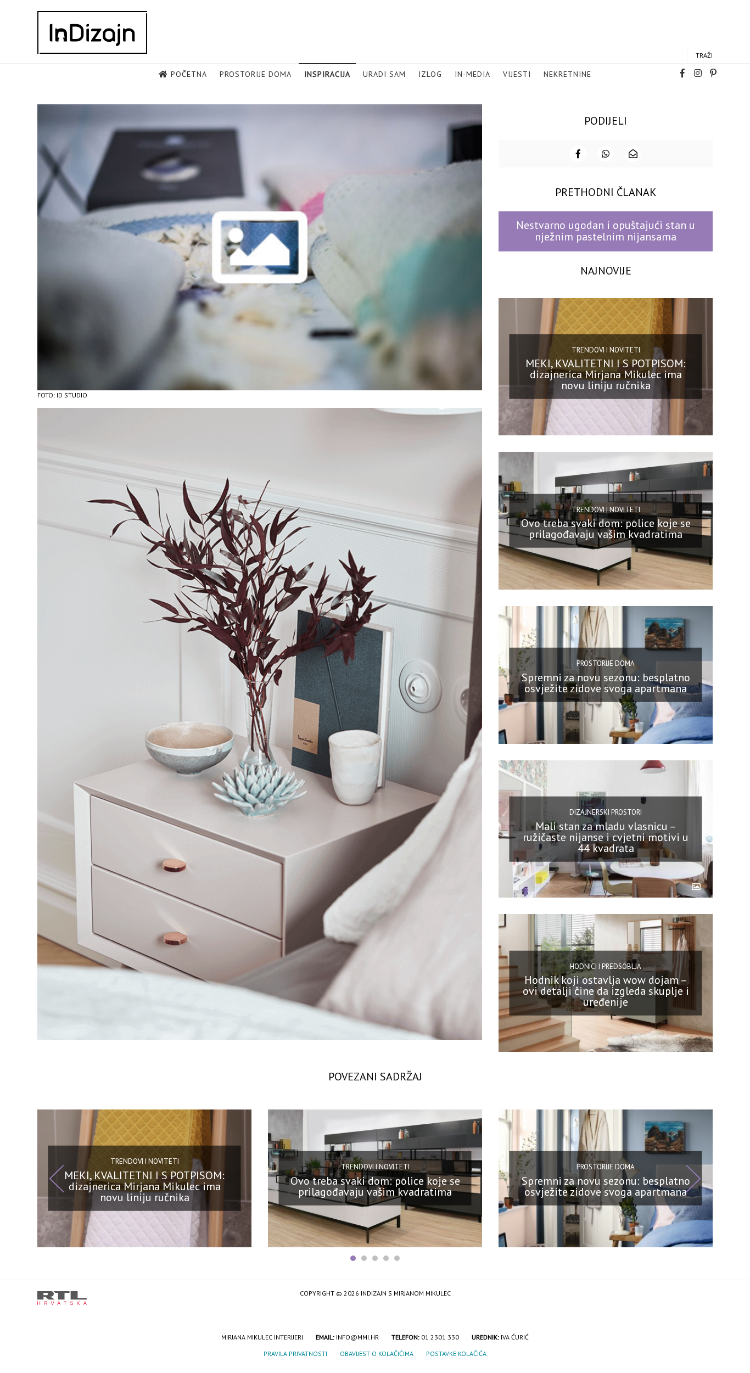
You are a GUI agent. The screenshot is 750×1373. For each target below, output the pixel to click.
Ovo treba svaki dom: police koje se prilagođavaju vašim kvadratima (606, 528)
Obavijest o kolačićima (376, 1353)
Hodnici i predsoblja (605, 966)
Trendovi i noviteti (606, 350)
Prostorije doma (256, 74)
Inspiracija (327, 74)
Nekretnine (567, 74)
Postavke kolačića (456, 1353)
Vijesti (517, 74)
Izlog (430, 74)
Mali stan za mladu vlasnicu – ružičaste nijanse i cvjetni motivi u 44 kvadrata (606, 837)
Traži (704, 55)
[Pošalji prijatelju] (633, 153)
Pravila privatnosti (295, 1353)
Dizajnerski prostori (605, 812)
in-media (472, 74)
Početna (189, 74)
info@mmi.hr (357, 1337)
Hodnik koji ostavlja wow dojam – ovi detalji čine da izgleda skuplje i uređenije (606, 991)
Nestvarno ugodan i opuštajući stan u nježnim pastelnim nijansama (605, 231)
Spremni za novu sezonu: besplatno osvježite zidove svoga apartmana (606, 683)
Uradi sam (384, 74)
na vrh (702, 1294)
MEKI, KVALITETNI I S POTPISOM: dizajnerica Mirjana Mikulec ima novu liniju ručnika (605, 374)
